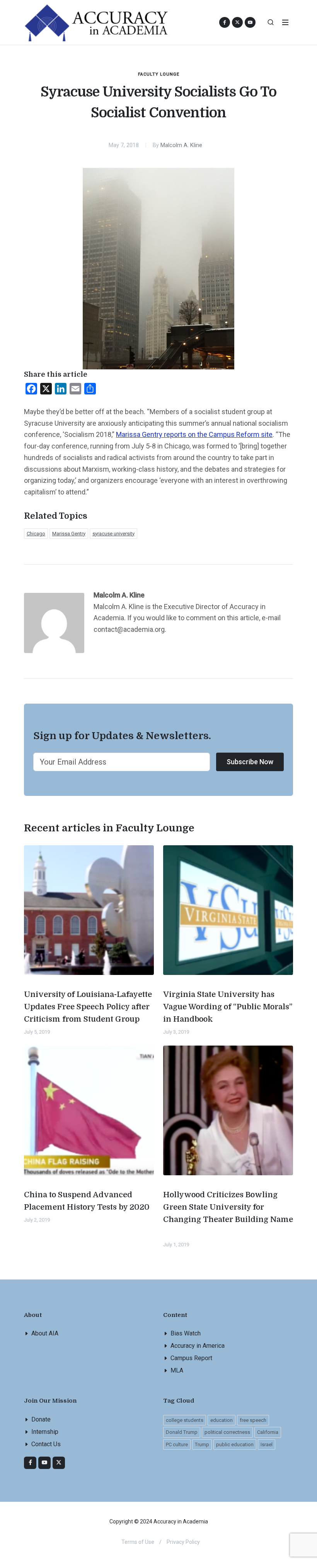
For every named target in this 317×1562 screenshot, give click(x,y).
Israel (267, 1444)
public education (235, 1444)
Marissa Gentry (68, 533)
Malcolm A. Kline (181, 145)
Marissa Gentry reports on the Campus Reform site (194, 434)
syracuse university (113, 533)
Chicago (36, 533)
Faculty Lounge (158, 74)
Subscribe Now (250, 762)
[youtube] (250, 22)
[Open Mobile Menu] (285, 22)
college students (184, 1420)
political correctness (227, 1432)
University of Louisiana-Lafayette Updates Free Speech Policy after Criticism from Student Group (88, 1007)
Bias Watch (185, 1333)
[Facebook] (30, 1463)
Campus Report (191, 1358)
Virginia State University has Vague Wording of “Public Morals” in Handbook (227, 1007)
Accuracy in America (197, 1345)
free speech (253, 1420)
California (267, 1432)
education (221, 1420)
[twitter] (59, 1463)
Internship (44, 1431)
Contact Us (46, 1444)
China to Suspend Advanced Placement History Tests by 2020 (87, 1201)
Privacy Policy (183, 1542)
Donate (41, 1419)
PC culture (177, 1444)
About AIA (44, 1333)
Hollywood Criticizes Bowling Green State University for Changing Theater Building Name (228, 1207)
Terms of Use (137, 1542)
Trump (202, 1444)
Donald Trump (182, 1432)
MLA (176, 1370)
